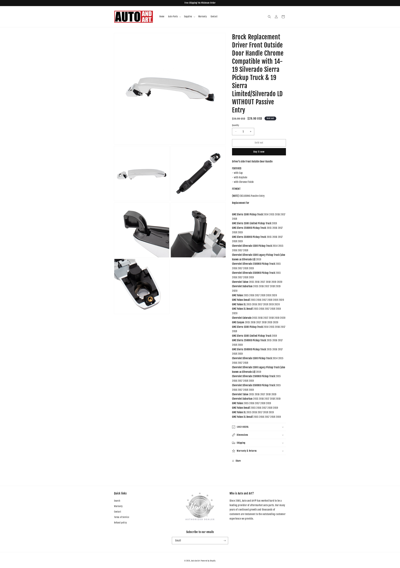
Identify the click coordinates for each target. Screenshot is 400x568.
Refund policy (120, 522)
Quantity (235, 125)
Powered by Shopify (208, 561)
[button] (174, 16)
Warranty (118, 506)
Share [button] (238, 460)
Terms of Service (121, 517)
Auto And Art (195, 561)
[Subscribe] (224, 540)
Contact (117, 511)
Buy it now (259, 151)
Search (117, 500)
